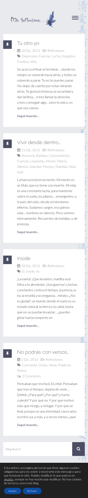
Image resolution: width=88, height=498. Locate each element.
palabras (64, 365)
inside (30, 271)
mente (51, 161)
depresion (29, 56)
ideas (53, 365)
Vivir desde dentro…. (39, 142)
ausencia (28, 155)
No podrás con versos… (43, 352)
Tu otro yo (28, 43)
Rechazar (32, 490)
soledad (35, 166)
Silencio (22, 166)
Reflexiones (56, 50)
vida (33, 61)
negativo (68, 56)
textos (22, 370)
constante (29, 365)
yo (38, 271)
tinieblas (61, 166)
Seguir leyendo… (28, 116)
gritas (42, 365)
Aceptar (12, 490)
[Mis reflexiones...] (33, 12)
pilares (62, 161)
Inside (24, 258)
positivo (23, 61)
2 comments (31, 376)
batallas (42, 155)
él (23, 271)
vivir (20, 172)
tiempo (48, 166)
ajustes (8, 479)
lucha (56, 56)
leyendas (37, 161)
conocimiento (59, 155)
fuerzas (44, 56)
